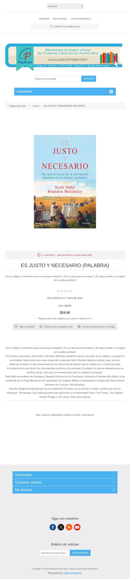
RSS (69, 527)
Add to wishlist (27, 326)
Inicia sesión (60, 19)
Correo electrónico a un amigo (98, 326)
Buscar (88, 78)
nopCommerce (72, 573)
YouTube (77, 527)
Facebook (53, 527)
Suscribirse (80, 552)
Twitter (61, 527)
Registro (44, 19)
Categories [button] (24, 91)
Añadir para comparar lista (58, 326)
